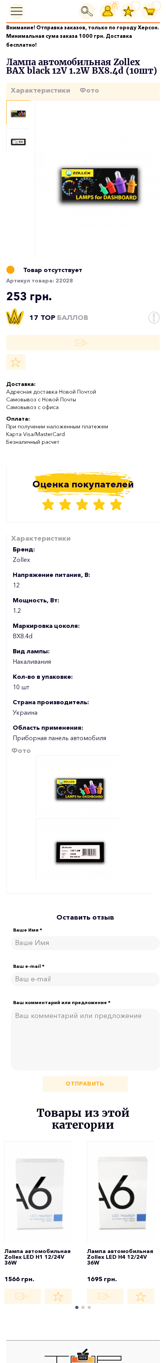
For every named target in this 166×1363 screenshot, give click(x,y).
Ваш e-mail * (28, 966)
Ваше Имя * (27, 930)
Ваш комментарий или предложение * (61, 1002)
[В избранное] (15, 362)
